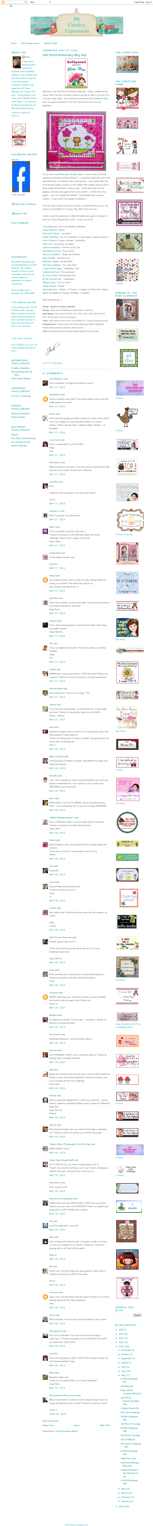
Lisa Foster (54, 440)
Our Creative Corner (21, 442)
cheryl (52, 575)
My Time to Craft (50, 275)
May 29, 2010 (57, 1117)
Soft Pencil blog (80, 102)
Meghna (53, 1015)
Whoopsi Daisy (49, 282)
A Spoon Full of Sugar (52, 268)
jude (51, 1069)
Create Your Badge (18, 195)
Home (14, 43)
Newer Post (48, 1425)
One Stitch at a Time (52, 251)
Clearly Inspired (49, 286)
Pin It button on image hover (76, 1525)
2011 (121, 1342)
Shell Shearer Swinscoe (60, 937)
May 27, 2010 (57, 387)
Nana (51, 1373)
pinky (51, 970)
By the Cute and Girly (52, 279)
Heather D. (54, 511)
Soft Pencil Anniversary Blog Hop (130, 1401)
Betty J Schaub (56, 756)
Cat (51, 1353)
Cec (51, 643)
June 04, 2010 (57, 1414)
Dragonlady (54, 553)
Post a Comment (50, 1421)
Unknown (53, 992)
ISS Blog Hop (127, 1386)
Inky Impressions (50, 289)
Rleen (52, 527)
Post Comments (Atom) (67, 1431)
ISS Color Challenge (130, 1412)
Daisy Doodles (49, 258)
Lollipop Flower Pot (130, 1408)
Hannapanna (55, 1331)
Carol (51, 882)
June (124, 1371)
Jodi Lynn (14, 159)
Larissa (52, 908)
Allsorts (14, 434)
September (126, 1358)
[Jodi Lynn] (20, 191)
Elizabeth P (54, 394)
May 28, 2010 (57, 749)
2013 (121, 1334)
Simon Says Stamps (20, 378)
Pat (50, 1266)
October (125, 1354)
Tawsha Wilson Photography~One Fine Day (69, 1144)
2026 (121, 1329)
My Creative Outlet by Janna (62, 1395)
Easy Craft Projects (51, 233)
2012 (121, 1338)
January (125, 1501)
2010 (121, 1346)
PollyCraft (47, 261)
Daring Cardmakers (20, 413)
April (123, 1489)
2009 (121, 1506)
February (126, 1497)
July (123, 1367)
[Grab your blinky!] (128, 366)
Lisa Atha (53, 482)
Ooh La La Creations (51, 254)
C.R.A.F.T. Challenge (21, 396)
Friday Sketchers (50, 230)
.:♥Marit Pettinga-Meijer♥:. (61, 817)
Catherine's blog (101, 98)
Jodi (27, 57)
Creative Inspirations (51, 247)
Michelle (53, 775)
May (123, 1375)
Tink (51, 866)
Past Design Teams (30, 43)
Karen (52, 1315)
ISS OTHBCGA (128, 1439)
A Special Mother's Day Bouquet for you (129, 1473)
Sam (51, 727)
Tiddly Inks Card (128, 1458)
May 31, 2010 (57, 1388)
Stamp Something (50, 237)
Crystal (52, 669)
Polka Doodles (18, 417)
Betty (60, 206)
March (124, 1493)
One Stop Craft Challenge (23, 438)
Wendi (52, 840)
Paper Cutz (47, 244)
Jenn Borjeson (56, 379)
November (126, 1350)
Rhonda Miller (55, 688)
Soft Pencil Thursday (130, 1424)
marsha (52, 621)
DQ (50, 1221)
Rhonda (53, 1050)
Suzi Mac (53, 598)
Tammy (52, 704)
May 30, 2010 (57, 1285)
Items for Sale (50, 43)
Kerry (51, 798)
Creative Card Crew (51, 272)
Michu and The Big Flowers (71, 174)
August (124, 1362)
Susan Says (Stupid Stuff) (61, 1160)
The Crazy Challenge (52, 265)
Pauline (52, 1095)
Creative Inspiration (20, 368)
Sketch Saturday (19, 445)
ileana (52, 414)
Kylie (51, 1237)
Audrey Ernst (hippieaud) (61, 1198)
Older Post (105, 1425)
